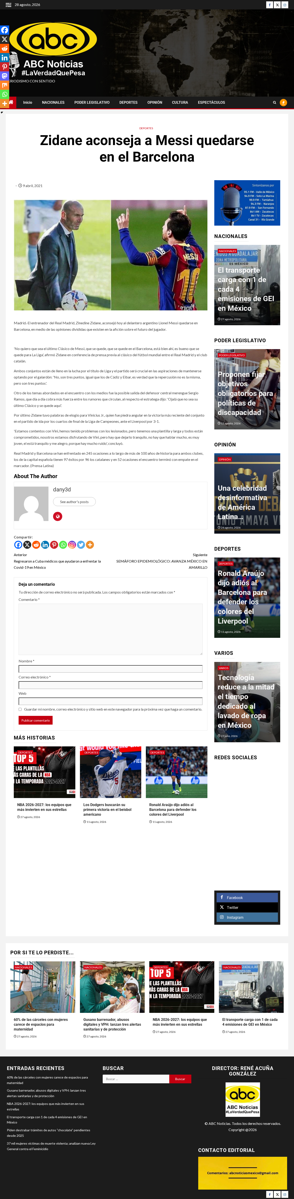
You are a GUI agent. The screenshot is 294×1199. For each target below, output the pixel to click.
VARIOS (223, 668)
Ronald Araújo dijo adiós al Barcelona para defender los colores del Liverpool (172, 810)
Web (22, 693)
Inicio (27, 102)
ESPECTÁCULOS (211, 102)
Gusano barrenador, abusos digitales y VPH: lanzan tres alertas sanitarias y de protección (112, 1024)
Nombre (26, 661)
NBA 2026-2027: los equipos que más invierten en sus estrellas (44, 807)
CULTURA (180, 102)
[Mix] (4, 85)
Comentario (29, 599)
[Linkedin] (45, 545)
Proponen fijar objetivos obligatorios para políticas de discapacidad (245, 393)
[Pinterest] (54, 545)
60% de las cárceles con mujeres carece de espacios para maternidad (41, 1024)
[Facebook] (269, 4)
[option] (252, 287)
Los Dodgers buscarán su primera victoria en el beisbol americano (107, 810)
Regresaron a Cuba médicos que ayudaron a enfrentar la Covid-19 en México (57, 560)
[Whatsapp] (63, 545)
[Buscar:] (136, 1079)
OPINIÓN (154, 102)
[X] (27, 545)
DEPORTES (128, 102)
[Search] (274, 102)
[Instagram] (284, 4)
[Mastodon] (4, 76)
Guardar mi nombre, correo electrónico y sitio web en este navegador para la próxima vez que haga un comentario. (113, 709)
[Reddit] (36, 545)
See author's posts (74, 501)
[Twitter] (277, 4)
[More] (90, 545)
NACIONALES (53, 102)
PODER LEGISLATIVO (92, 102)
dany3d (62, 489)
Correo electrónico (35, 677)
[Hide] (2, 112)
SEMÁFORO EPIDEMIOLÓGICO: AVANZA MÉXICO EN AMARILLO (161, 560)
